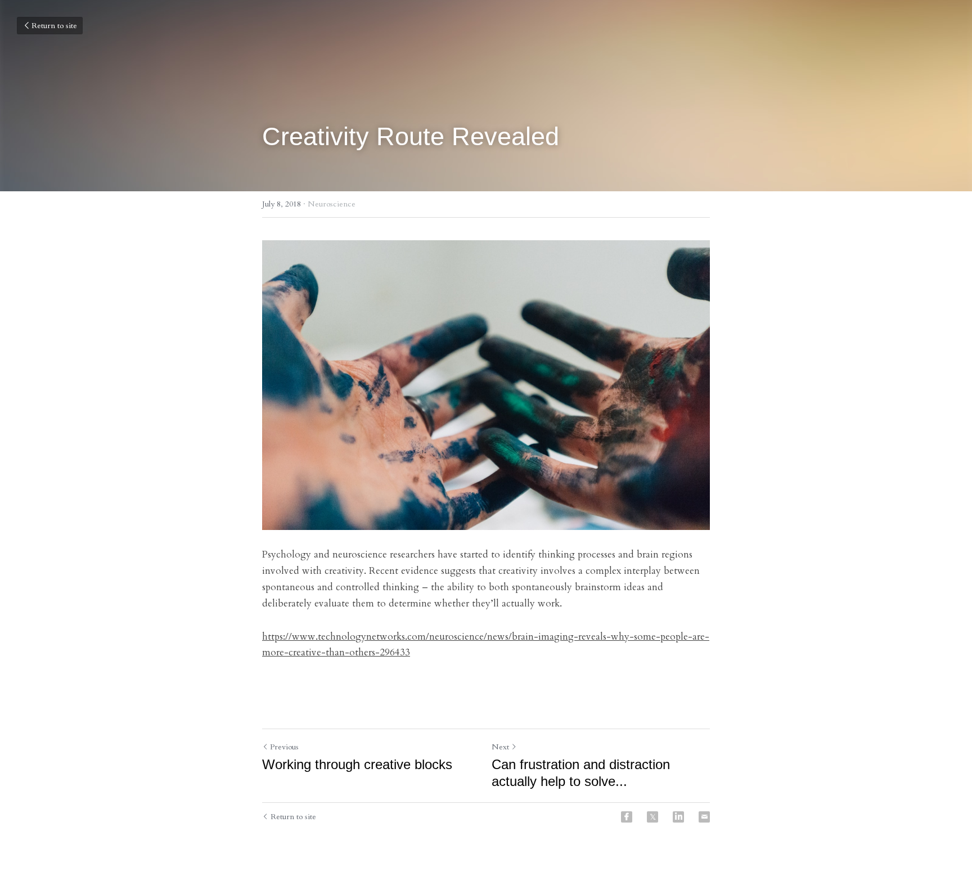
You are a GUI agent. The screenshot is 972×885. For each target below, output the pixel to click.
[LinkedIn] (678, 817)
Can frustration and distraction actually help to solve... (581, 773)
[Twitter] (652, 817)
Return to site (54, 25)
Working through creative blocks (357, 764)
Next (500, 747)
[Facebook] (626, 817)
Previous (284, 747)
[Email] (704, 817)
